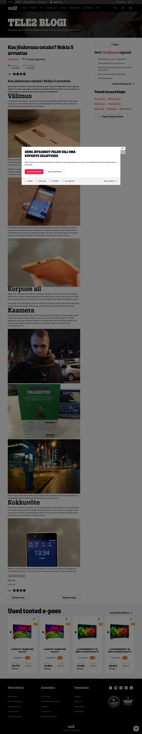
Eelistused (42, 181)
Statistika (55, 181)
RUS (122, 152)
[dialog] (71, 166)
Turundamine (69, 181)
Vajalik (30, 181)
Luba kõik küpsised (34, 172)
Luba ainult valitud (54, 172)
